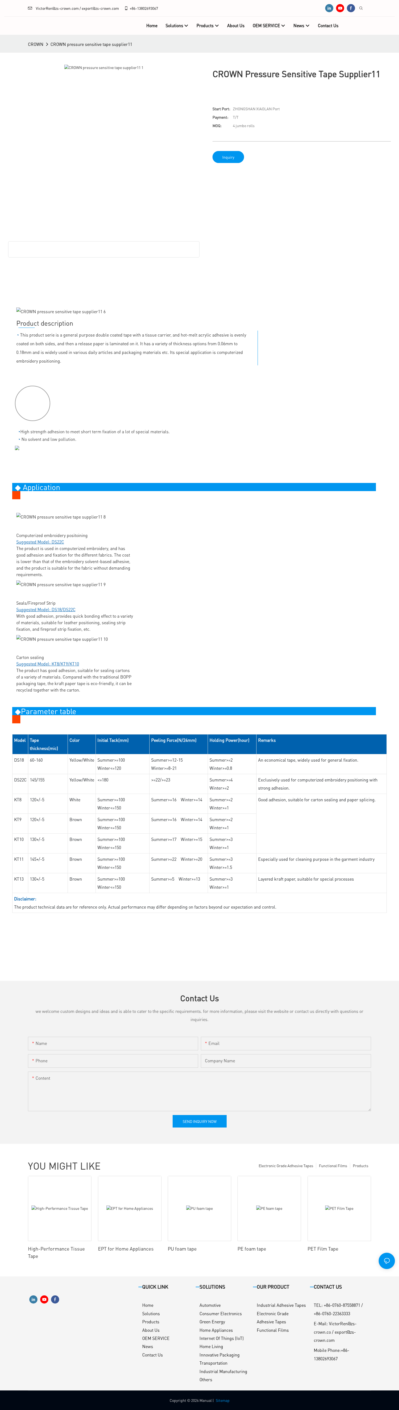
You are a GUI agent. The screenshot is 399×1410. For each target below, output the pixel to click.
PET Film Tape (323, 1248)
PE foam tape (251, 1248)
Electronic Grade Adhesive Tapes (286, 1165)
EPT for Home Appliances (126, 1248)
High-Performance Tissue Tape (56, 1252)
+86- (133, 8)
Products (360, 1165)
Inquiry (228, 157)
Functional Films (333, 1165)
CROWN (35, 44)
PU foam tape (182, 1248)
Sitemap (223, 1400)
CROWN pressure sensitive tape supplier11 (91, 44)
